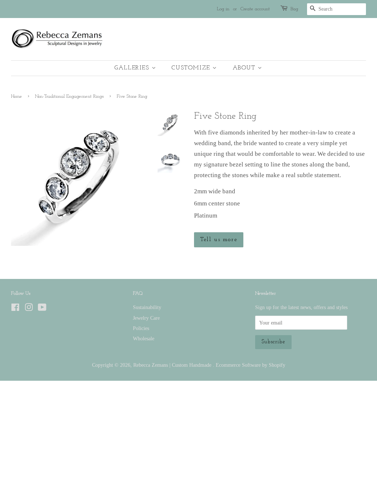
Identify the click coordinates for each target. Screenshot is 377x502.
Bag (294, 9)
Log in (223, 9)
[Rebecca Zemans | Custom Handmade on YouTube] (42, 309)
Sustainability (147, 307)
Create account (255, 9)
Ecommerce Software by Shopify (250, 365)
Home (16, 96)
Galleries (133, 68)
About (245, 68)
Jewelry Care (146, 318)
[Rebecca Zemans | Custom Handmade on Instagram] (29, 309)
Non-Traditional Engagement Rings (69, 96)
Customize (192, 68)
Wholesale (143, 338)
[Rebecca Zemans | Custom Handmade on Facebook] (15, 309)
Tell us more (218, 240)
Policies (141, 328)
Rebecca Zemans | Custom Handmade (173, 365)
